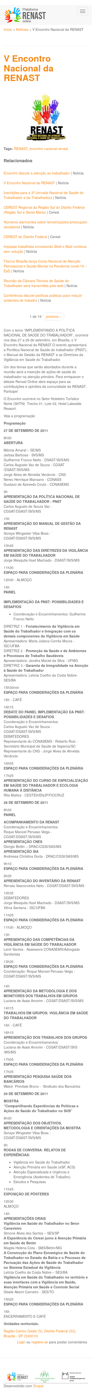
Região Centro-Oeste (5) (23, 1330)
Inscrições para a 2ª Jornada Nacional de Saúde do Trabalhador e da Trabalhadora (44, 195)
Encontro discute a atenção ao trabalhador (37, 173)
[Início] (25, 15)
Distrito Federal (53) (59, 1330)
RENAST (20, 148)
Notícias (22, 29)
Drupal (38, 1385)
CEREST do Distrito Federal (25, 236)
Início (8, 29)
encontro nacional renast (48, 148)
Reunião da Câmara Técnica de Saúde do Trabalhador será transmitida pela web (36, 283)
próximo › (53, 316)
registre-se (39, 1341)
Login (21, 1341)
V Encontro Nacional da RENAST (30, 182)
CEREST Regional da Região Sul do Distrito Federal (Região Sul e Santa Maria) (44, 210)
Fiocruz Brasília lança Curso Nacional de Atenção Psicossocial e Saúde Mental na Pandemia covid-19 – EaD (45, 266)
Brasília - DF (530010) (21, 1335)
